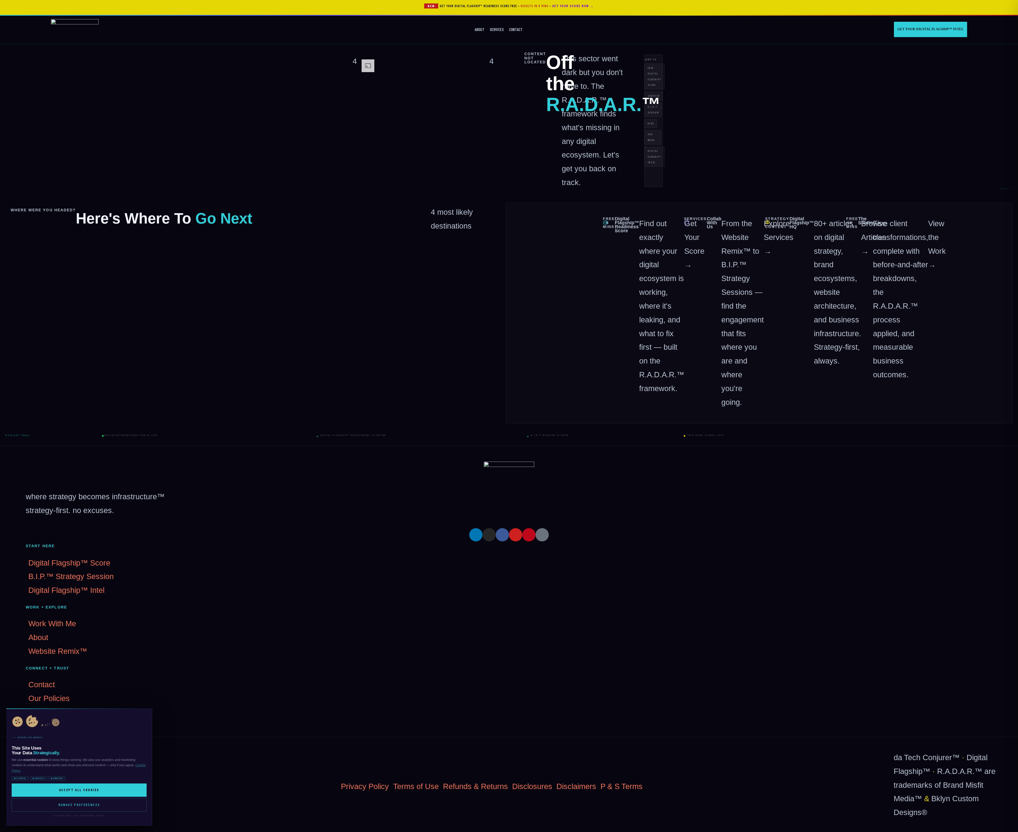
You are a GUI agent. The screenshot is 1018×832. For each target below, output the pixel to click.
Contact (516, 29)
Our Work (651, 137)
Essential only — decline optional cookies (79, 815)
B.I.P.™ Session (653, 110)
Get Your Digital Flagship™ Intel (930, 29)
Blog (651, 123)
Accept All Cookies (79, 790)
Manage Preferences (79, 805)
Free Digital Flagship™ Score (654, 76)
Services (497, 29)
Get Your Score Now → (573, 6)
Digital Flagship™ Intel (654, 157)
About (479, 29)
